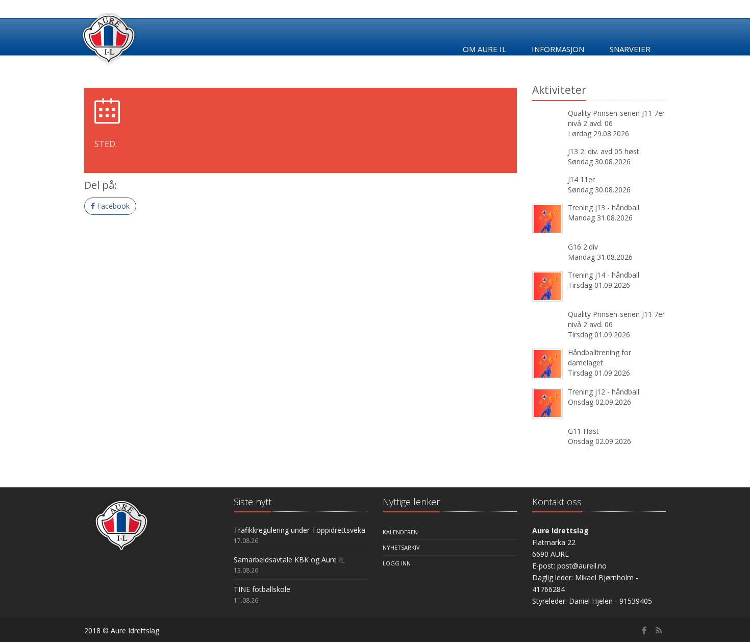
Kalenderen (400, 532)
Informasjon (558, 49)
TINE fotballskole (262, 589)
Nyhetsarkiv (401, 547)
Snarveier (630, 49)
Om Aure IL (484, 49)
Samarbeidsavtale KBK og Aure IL (289, 559)
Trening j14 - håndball (603, 275)
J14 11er (581, 179)
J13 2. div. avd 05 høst (603, 151)
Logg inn (397, 563)
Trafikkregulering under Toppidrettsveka (299, 530)
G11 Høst (583, 431)
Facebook (112, 206)
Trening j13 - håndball (603, 207)
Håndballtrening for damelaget (599, 357)
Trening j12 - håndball (603, 392)
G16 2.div (583, 247)
